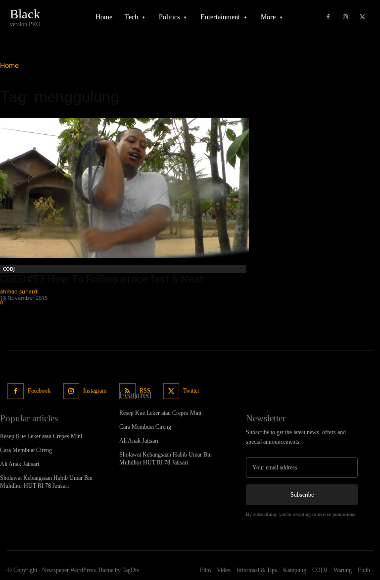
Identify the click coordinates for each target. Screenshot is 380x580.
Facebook (39, 391)
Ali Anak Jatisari (19, 464)
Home (9, 65)
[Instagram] (345, 17)
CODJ (9, 268)
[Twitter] (362, 17)
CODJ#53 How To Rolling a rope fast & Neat (101, 279)
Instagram (94, 391)
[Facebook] (328, 17)
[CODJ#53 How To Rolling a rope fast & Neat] (124, 188)
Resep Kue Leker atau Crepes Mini (41, 436)
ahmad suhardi (19, 291)
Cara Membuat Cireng (26, 450)
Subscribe (302, 494)
